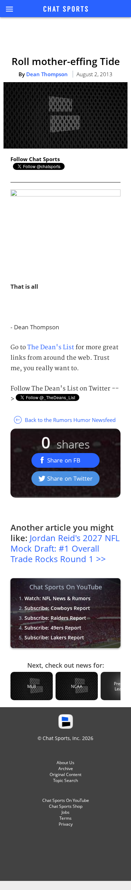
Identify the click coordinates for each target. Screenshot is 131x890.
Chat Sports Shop (65, 806)
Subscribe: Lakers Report (54, 637)
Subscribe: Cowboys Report (57, 608)
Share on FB (63, 460)
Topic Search (65, 780)
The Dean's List (50, 347)
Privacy (66, 824)
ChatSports (65, 9)
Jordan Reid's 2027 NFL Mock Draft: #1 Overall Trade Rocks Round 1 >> (64, 548)
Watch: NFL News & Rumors (57, 598)
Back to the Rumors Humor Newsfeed (69, 419)
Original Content (65, 774)
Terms (65, 818)
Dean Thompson (47, 74)
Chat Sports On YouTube (65, 800)
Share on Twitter (70, 478)
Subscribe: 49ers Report (52, 627)
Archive (65, 768)
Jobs (65, 812)
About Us (65, 763)
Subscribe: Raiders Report (55, 618)
